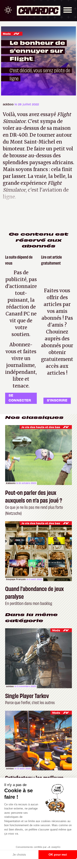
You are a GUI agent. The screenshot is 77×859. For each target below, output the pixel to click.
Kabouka (10, 483)
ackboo (9, 104)
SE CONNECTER (20, 397)
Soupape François (16, 579)
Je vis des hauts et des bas (40, 427)
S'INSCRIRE (57, 400)
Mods (7, 33)
